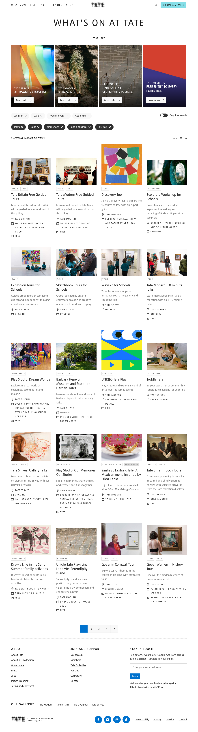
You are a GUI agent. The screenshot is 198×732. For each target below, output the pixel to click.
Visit (33, 5)
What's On (18, 5)
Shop (69, 5)
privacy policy (169, 683)
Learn (56, 5)
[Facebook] (98, 719)
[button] (155, 5)
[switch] (164, 115)
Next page (120, 630)
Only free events (178, 115)
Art (43, 5)
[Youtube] (107, 719)
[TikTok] (126, 719)
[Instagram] (117, 719)
